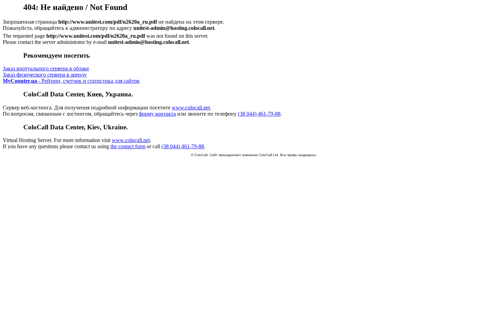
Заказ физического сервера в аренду (45, 75)
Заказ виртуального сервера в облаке (46, 68)
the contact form (127, 146)
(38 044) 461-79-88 (259, 114)
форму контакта (157, 114)
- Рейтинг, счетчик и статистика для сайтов (71, 81)
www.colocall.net (191, 107)
